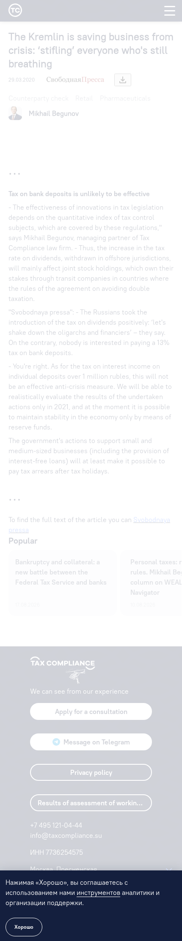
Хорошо (23, 927)
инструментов (98, 892)
